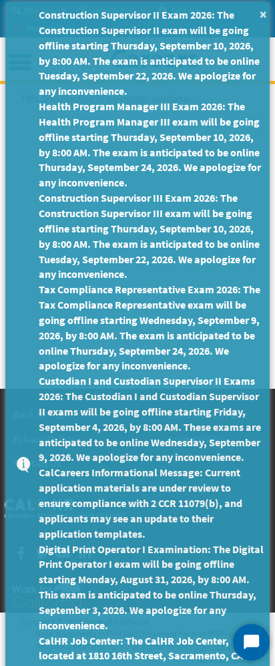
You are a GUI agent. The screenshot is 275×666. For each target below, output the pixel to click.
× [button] (263, 13)
